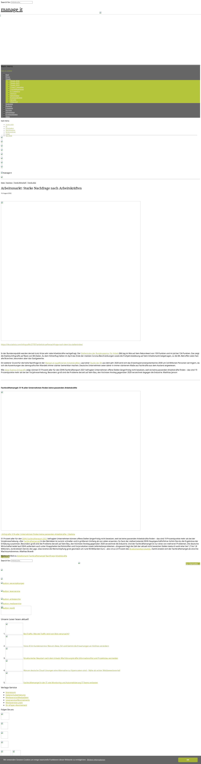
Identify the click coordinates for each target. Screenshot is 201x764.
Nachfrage (50, 556)
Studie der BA (96, 363)
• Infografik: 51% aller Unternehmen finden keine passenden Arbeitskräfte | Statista (38, 534)
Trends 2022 (32, 183)
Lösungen (9, 108)
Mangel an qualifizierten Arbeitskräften (62, 363)
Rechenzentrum (10, 132)
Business (9, 106)
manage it (12, 9)
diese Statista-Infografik (15, 370)
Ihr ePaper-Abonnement (16, 705)
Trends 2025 (14, 83)
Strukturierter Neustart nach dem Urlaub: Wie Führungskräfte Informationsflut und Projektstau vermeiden (70, 658)
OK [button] (188, 760)
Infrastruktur (14, 96)
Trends (8, 79)
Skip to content (6, 71)
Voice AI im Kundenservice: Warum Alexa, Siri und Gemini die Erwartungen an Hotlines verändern (66, 646)
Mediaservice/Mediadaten (17, 697)
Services (13, 94)
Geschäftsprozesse (17, 89)
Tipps (8, 117)
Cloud (8, 134)
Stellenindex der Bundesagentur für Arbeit (99, 353)
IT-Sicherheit (10, 128)
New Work (9, 136)
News (8, 77)
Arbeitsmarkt (23, 556)
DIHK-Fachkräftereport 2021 (34, 538)
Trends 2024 (14, 85)
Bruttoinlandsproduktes (140, 549)
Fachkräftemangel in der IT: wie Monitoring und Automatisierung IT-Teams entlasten (60, 682)
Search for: (6, 2)
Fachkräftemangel (32, 541)
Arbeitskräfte (61, 556)
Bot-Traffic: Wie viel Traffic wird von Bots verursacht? (46, 633)
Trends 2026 (14, 81)
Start (7, 75)
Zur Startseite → (193, 563)
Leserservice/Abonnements (18, 700)
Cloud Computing (16, 87)
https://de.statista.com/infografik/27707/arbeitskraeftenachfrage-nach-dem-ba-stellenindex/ (42, 344)
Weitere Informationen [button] (96, 760)
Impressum (11, 692)
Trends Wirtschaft (20, 183)
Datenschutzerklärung (15, 695)
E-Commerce (15, 91)
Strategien (9, 104)
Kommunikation (16, 98)
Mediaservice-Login (14, 702)
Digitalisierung (10, 130)
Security (13, 100)
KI (6, 126)
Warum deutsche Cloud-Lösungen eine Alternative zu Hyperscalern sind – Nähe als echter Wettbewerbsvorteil (71, 670)
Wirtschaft (14, 102)
